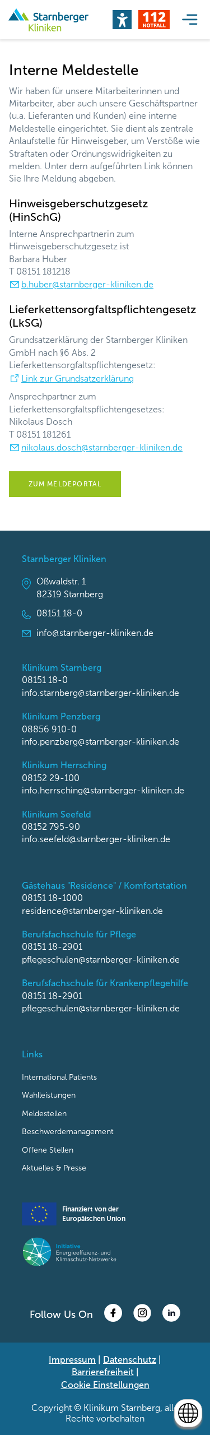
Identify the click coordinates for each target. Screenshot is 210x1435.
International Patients (59, 1077)
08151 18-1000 (52, 898)
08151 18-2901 (52, 946)
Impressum (72, 1359)
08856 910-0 (49, 729)
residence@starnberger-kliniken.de (92, 911)
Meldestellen (44, 1113)
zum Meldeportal (65, 484)
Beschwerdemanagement (68, 1131)
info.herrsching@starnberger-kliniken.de (103, 790)
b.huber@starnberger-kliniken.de (87, 284)
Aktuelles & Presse (54, 1168)
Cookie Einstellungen (105, 1385)
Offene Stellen (47, 1150)
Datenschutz (129, 1359)
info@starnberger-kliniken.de (94, 633)
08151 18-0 (59, 613)
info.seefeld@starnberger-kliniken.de (96, 839)
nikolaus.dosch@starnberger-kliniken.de (102, 447)
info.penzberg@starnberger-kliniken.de (100, 741)
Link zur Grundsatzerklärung (77, 378)
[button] (122, 19)
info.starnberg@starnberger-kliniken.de (100, 693)
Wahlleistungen (49, 1095)
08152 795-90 (51, 827)
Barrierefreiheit (103, 1372)
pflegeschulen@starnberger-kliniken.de (101, 959)
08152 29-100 (51, 778)
